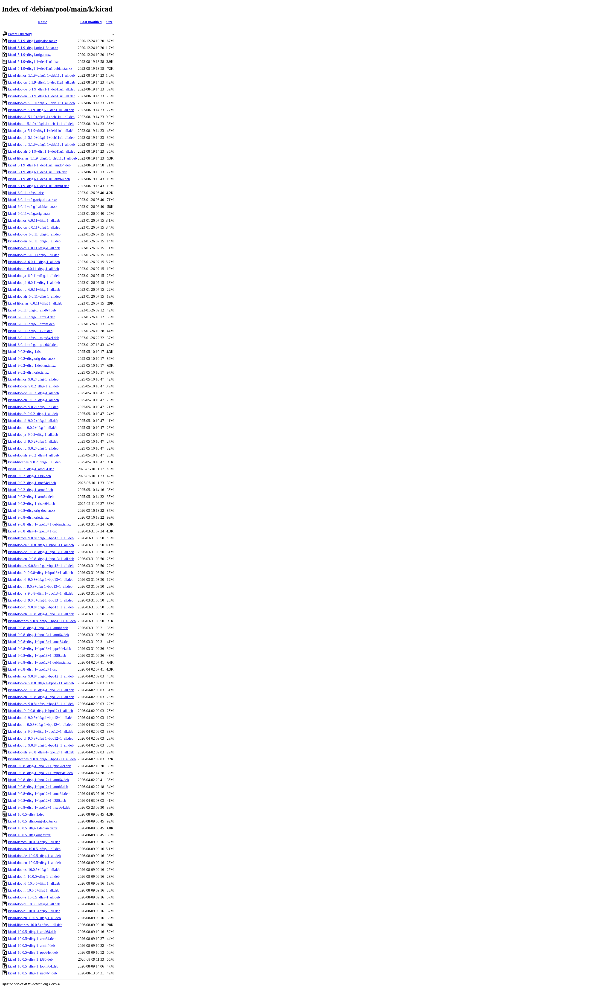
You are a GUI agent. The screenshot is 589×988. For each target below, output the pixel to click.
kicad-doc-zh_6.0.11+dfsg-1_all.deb (34, 296)
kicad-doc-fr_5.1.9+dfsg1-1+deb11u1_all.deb (41, 110)
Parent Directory (20, 34)
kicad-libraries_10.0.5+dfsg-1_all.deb (35, 925)
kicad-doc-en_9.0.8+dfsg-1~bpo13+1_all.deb (41, 559)
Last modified (91, 22)
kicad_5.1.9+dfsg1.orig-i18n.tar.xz (33, 48)
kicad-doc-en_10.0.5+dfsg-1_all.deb (34, 863)
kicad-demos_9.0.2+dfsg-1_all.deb (33, 379)
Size (109, 22)
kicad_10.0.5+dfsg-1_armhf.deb (31, 945)
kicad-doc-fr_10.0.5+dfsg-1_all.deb (34, 876)
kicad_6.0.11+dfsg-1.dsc (26, 193)
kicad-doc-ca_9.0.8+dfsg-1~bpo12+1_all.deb (41, 683)
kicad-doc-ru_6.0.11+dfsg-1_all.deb (34, 289)
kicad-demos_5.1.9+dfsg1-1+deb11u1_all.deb (41, 75)
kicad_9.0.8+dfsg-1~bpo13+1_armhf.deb (38, 628)
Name (42, 22)
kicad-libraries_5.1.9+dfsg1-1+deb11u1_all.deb (42, 158)
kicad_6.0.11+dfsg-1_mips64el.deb (33, 338)
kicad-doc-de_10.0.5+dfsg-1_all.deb (34, 856)
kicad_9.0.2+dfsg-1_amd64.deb (31, 469)
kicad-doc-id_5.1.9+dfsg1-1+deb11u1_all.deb (41, 117)
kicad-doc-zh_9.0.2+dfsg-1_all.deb (33, 455)
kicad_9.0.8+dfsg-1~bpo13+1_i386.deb (37, 655)
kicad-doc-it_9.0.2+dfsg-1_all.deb (32, 428)
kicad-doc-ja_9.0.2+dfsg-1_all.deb (33, 434)
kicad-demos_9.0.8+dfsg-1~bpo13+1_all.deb (41, 538)
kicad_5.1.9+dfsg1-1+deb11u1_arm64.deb (39, 179)
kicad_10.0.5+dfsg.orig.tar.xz (29, 835)
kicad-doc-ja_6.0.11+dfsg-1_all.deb (34, 276)
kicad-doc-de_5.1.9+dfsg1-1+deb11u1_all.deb (41, 89)
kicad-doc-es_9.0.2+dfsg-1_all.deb (33, 407)
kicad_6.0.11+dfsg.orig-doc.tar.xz (32, 200)
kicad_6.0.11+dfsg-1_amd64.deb (32, 310)
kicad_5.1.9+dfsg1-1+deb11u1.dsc (33, 62)
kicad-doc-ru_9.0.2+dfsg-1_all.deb (33, 448)
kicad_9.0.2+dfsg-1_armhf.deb (30, 490)
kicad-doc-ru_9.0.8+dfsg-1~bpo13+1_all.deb (41, 607)
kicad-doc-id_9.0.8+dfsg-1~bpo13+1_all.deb (40, 579)
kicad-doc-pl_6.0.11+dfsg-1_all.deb (34, 283)
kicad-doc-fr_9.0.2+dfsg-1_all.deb (33, 414)
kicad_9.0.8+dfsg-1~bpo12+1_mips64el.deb (40, 773)
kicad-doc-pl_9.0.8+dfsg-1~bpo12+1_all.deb (40, 738)
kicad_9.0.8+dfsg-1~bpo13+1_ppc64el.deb (39, 649)
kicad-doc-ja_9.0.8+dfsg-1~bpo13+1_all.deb (40, 593)
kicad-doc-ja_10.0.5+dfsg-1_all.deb (34, 897)
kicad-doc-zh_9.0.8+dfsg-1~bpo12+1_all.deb (41, 752)
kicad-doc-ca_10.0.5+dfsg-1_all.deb (34, 849)
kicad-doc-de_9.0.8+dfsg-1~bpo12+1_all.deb (41, 690)
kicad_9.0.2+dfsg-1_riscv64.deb (31, 504)
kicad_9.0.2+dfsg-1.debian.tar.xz (32, 365)
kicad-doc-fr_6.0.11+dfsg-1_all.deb (33, 255)
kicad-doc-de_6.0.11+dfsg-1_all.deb (34, 234)
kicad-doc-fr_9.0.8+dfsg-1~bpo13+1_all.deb (40, 573)
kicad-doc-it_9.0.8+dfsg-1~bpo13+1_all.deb (40, 586)
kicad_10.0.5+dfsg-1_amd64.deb (32, 932)
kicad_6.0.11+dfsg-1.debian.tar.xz (32, 207)
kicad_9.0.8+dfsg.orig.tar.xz (28, 517)
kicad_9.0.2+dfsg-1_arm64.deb (31, 497)
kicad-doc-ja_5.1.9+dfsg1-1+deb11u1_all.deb (41, 131)
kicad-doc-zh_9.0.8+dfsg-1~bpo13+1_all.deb (41, 614)
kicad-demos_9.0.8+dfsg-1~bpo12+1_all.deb (41, 676)
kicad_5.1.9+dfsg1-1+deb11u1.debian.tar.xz (40, 68)
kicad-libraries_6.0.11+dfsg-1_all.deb (35, 303)
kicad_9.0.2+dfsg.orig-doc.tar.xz (31, 358)
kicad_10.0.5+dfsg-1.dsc (26, 814)
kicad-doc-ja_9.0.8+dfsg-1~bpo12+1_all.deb (40, 731)
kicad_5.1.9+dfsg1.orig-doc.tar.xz (32, 41)
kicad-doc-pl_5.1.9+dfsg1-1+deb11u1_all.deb (41, 137)
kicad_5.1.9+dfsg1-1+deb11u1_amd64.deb (39, 165)
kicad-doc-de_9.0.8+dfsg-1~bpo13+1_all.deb (41, 552)
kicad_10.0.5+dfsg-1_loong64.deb (33, 966)
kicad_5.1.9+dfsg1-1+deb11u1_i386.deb (37, 172)
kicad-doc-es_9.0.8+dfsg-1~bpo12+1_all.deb (41, 704)
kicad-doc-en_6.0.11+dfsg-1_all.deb (34, 241)
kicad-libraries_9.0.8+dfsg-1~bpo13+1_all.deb (42, 621)
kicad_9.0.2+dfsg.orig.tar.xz (28, 372)
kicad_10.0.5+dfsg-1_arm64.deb (31, 939)
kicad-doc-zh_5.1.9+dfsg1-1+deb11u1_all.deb (41, 151)
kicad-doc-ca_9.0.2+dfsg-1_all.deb (33, 386)
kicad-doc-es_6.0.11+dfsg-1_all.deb (34, 248)
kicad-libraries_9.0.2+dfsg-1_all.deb (34, 462)
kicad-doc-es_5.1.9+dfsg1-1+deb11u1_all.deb (41, 103)
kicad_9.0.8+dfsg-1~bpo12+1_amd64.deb (38, 794)
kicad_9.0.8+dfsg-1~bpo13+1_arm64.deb (38, 635)
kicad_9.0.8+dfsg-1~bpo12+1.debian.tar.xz (39, 662)
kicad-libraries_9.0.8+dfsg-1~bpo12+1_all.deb (42, 759)
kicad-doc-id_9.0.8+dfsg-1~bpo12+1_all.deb (40, 718)
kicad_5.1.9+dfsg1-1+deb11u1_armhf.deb (38, 186)
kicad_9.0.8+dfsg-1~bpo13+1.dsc (32, 531)
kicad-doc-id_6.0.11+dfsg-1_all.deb (34, 262)
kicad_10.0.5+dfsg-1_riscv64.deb (32, 973)
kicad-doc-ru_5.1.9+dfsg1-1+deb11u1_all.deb (41, 144)
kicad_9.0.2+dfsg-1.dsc (25, 352)
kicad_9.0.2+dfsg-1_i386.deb (29, 476)
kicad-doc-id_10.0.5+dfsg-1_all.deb (34, 883)
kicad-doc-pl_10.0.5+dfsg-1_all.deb (34, 904)
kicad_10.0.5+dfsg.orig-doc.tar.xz (32, 821)
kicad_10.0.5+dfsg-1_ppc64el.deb (33, 952)
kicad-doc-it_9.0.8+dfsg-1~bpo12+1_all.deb (40, 724)
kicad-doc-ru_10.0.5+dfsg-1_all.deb (34, 911)
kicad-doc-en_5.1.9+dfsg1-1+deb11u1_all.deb (41, 96)
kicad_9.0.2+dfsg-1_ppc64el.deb (32, 483)
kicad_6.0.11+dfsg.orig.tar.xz (29, 213)
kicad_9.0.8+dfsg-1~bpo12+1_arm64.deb (38, 780)
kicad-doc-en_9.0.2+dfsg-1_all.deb (33, 400)
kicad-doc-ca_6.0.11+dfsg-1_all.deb (34, 227)
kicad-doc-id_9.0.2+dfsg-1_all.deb (33, 421)
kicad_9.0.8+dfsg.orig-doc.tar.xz (31, 510)
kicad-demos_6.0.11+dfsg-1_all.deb (34, 220)
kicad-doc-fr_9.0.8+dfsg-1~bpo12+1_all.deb (40, 711)
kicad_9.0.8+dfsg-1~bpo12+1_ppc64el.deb (39, 766)
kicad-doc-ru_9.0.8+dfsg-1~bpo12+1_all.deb (41, 745)
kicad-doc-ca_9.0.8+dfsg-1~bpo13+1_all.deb (41, 545)
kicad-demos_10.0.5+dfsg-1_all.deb (34, 842)
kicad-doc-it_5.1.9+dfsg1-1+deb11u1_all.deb (41, 124)
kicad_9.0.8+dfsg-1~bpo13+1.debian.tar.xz (39, 524)
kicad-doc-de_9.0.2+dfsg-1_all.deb (33, 393)
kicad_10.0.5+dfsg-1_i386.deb (30, 959)
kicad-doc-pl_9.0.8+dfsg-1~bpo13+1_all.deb (40, 600)
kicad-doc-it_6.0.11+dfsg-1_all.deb (33, 269)
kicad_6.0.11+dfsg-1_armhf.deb (31, 324)
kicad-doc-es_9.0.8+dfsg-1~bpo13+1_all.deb (41, 566)
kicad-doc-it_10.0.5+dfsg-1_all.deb (33, 890)
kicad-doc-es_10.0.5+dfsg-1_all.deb (34, 870)
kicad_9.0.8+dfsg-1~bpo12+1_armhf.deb (38, 787)
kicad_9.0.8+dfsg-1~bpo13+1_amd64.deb (38, 642)
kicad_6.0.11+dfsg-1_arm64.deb (31, 317)
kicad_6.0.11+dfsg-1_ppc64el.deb (33, 345)
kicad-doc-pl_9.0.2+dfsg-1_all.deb (33, 441)
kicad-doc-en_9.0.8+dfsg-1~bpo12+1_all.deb (41, 697)
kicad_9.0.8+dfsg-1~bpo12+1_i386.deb (37, 800)
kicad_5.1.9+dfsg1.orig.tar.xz (29, 55)
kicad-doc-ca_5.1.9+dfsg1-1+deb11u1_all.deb (41, 82)
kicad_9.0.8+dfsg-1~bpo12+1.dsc (32, 669)
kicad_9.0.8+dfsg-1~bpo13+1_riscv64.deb (39, 807)
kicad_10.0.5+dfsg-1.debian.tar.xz (33, 828)
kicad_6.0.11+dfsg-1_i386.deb (30, 331)
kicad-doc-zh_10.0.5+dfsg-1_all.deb (34, 918)
